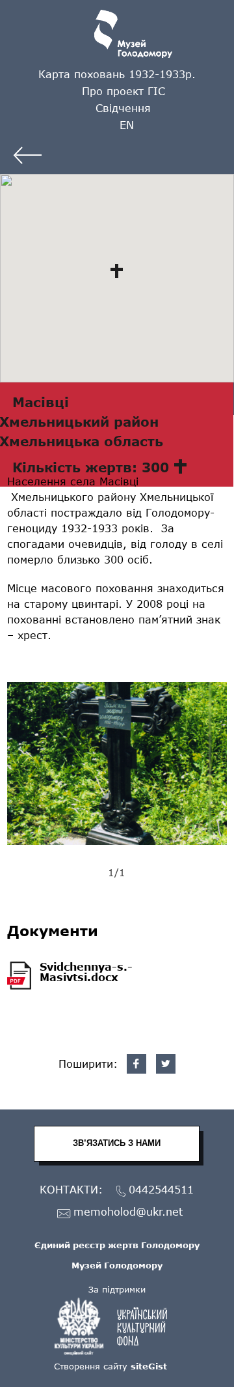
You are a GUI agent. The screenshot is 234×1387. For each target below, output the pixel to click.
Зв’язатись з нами (117, 1143)
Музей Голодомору (117, 1265)
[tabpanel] (117, 763)
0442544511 (161, 1189)
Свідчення (123, 108)
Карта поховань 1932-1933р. (117, 74)
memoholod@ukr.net (128, 1212)
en (127, 125)
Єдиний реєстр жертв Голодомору (117, 1245)
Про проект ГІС (123, 91)
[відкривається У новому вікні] (117, 1326)
